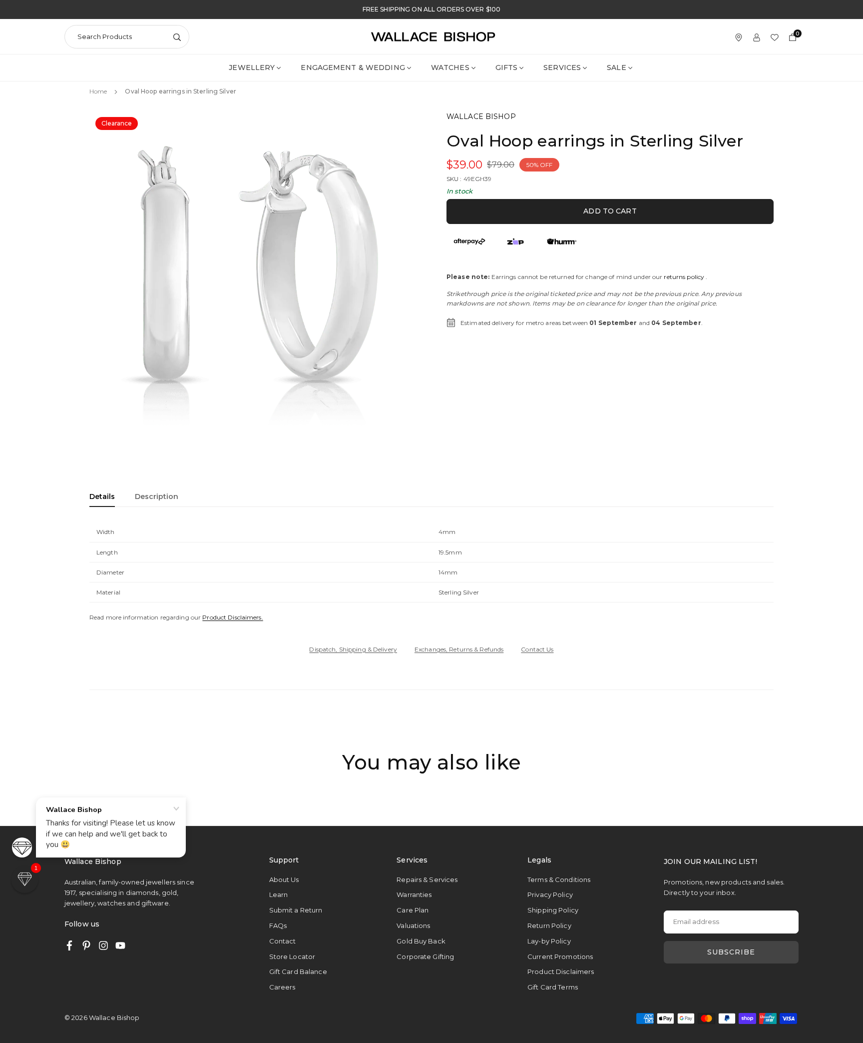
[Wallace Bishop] (433, 35)
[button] (400, 278)
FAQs (278, 926)
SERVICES (562, 67)
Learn (278, 894)
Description (156, 496)
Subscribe (731, 952)
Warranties (414, 894)
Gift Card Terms (552, 987)
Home (98, 91)
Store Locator (292, 956)
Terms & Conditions (558, 880)
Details (102, 496)
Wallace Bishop (481, 116)
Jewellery (252, 67)
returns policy (684, 276)
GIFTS (506, 67)
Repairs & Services (427, 880)
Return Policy (549, 926)
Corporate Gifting (425, 956)
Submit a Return (296, 910)
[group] (256, 278)
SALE (616, 67)
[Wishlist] (775, 36)
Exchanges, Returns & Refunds (459, 649)
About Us (284, 880)
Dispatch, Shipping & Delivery (353, 649)
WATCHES (450, 67)
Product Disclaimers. (232, 617)
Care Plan (413, 910)
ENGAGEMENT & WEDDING (353, 67)
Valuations (413, 926)
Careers (282, 987)
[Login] (757, 36)
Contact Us (537, 649)
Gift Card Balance (298, 972)
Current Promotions (560, 956)
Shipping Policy (552, 910)
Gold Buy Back (421, 941)
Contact (282, 941)
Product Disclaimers (560, 972)
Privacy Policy (550, 894)
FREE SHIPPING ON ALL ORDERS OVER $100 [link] (431, 9)
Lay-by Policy (549, 941)
